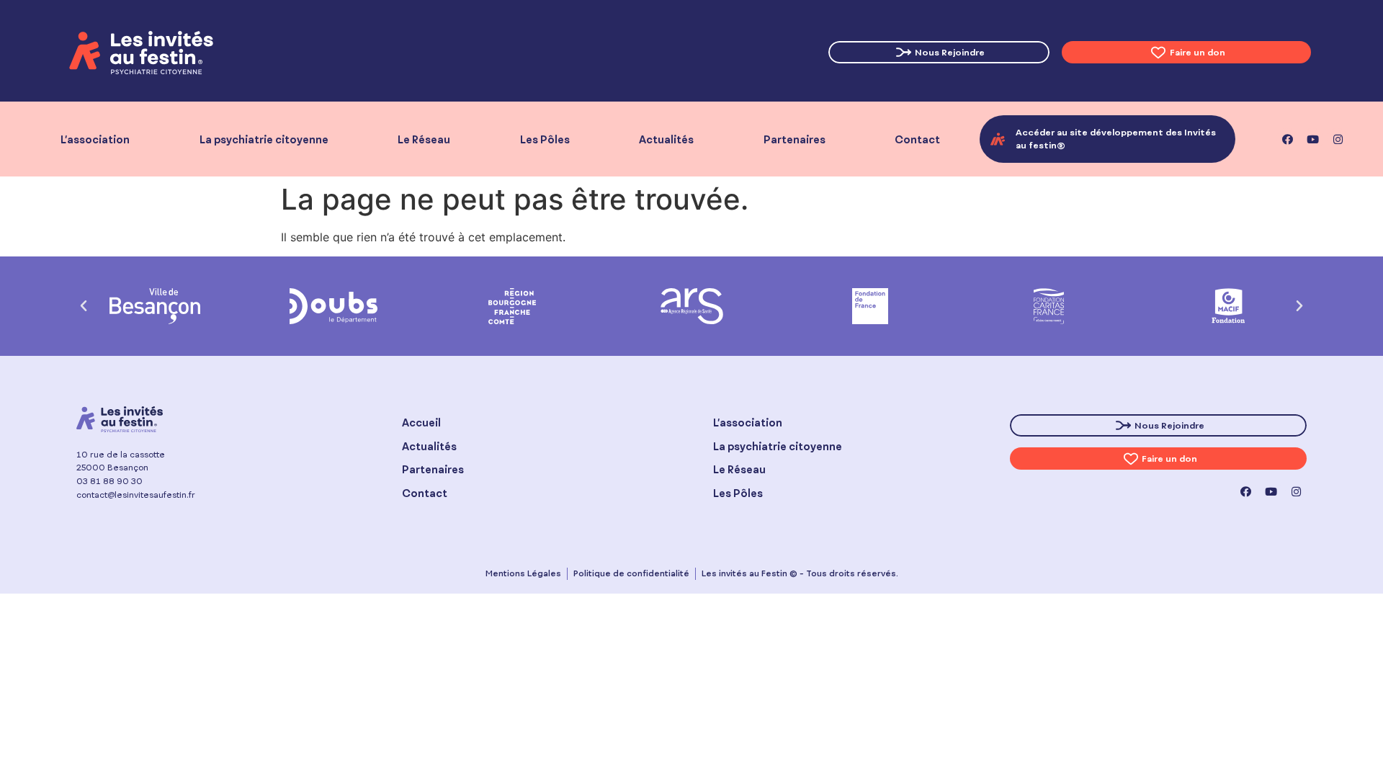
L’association (95, 139)
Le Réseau (424, 139)
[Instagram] (1337, 139)
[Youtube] (1312, 139)
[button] (83, 306)
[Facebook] (1287, 139)
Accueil (421, 422)
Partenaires (794, 139)
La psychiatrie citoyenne (264, 139)
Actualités (666, 139)
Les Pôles (545, 139)
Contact (917, 139)
